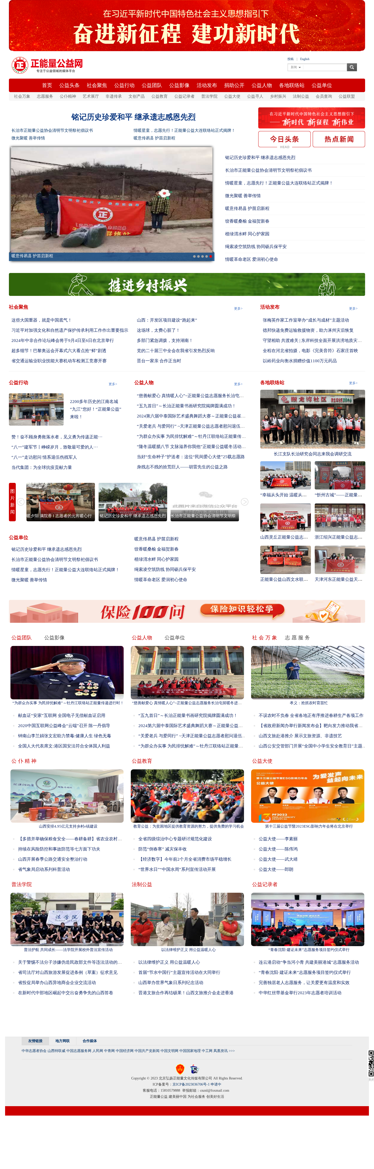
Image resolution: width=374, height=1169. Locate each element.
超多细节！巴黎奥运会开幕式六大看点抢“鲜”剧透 (58, 350)
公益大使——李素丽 (278, 838)
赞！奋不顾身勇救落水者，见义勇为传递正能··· (57, 437)
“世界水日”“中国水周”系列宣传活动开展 (177, 869)
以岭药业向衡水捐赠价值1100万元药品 (300, 360)
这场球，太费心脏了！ (158, 330)
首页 (47, 85)
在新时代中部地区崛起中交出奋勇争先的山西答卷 (65, 992)
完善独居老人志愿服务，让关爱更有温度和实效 (304, 982)
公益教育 (159, 96)
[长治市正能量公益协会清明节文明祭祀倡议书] (204, 501)
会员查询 (324, 96)
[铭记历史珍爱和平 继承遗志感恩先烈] (132, 501)
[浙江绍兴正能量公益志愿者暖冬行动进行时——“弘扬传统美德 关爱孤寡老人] (340, 517)
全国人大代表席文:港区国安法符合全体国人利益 (64, 746)
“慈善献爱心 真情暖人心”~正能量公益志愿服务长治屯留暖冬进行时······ (206, 395)
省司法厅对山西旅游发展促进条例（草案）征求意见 (68, 972)
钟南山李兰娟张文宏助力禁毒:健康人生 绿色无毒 (64, 735)
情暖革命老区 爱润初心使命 (251, 259)
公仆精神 (68, 96)
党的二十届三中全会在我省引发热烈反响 (176, 350)
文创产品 (136, 96)
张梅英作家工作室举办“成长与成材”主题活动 (306, 320)
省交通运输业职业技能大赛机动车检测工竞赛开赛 (59, 360)
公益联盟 (347, 96)
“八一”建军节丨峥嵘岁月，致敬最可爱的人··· (54, 447)
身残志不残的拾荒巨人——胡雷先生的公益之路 (182, 467)
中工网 (207, 1051)
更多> (238, 308)
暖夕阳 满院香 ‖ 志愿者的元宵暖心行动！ (63, 516)
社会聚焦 (97, 85)
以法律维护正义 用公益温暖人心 (188, 950)
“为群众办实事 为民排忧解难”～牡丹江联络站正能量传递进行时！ (200, 436)
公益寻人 (255, 96)
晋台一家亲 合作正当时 (159, 360)
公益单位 (322, 85)
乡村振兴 (278, 96)
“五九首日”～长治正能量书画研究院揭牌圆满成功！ (186, 405)
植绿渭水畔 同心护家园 (247, 234)
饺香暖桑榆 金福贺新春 (247, 221)
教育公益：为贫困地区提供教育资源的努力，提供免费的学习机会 (188, 826)
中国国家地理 (190, 1051)
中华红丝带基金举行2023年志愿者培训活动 (300, 992)
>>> (232, 1051)
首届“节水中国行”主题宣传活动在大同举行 (179, 972)
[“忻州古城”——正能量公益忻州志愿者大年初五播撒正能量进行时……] (340, 475)
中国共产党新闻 (147, 1051)
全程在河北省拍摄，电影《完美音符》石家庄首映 (310, 350)
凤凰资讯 (220, 1051)
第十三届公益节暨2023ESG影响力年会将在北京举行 (309, 826)
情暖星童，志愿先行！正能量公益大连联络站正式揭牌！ (184, 130)
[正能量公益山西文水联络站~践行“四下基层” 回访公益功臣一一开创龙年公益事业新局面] (285, 559)
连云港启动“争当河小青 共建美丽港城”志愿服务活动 (309, 962)
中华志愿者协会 (34, 1051)
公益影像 (179, 85)
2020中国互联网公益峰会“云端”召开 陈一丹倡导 (64, 725)
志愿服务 (45, 96)
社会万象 (22, 96)
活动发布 (207, 85)
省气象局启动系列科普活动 (44, 869)
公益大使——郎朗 (276, 869)
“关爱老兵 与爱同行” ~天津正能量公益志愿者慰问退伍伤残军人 (197, 426)
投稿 (290, 59)
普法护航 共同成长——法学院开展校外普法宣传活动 (68, 950)
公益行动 (124, 85)
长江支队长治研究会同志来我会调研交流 (313, 454)
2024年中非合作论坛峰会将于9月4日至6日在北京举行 (62, 340)
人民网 (97, 1051)
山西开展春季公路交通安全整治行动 (52, 859)
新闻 (294, 67)
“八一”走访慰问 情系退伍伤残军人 (44, 457)
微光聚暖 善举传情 (28, 138)
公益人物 (262, 85)
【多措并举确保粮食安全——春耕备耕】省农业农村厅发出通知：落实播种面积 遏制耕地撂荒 (107, 838)
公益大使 (232, 96)
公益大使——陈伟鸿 (278, 849)
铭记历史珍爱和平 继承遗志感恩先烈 (133, 117)
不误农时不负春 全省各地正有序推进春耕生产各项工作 (311, 715)
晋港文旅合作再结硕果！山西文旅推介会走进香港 (186, 992)
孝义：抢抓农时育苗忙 (309, 703)
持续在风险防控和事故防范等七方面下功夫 (59, 849)
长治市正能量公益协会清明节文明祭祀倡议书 (52, 130)
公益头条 (69, 85)
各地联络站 (292, 85)
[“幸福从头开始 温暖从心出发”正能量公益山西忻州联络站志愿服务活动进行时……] (285, 475)
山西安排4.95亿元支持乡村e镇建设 (68, 826)
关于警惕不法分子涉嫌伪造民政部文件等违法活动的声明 (72, 962)
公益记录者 (184, 96)
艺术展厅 (91, 96)
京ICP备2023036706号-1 (191, 1084)
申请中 (216, 1084)
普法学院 (209, 96)
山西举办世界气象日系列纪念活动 (170, 982)
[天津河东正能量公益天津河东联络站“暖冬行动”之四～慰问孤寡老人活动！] (340, 559)
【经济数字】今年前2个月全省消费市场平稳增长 (185, 859)
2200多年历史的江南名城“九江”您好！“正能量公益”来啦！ (95, 409)
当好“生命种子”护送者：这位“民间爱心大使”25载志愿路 (191, 456)
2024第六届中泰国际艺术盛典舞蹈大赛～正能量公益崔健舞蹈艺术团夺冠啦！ (210, 416)
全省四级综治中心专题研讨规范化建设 (175, 838)
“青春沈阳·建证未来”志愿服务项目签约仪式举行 (309, 950)
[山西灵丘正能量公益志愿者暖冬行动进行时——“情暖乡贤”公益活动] (285, 517)
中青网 (109, 1051)
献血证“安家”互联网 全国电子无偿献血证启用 (61, 715)
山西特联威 (56, 1051)
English (304, 59)
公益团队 (152, 85)
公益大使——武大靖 (278, 859)
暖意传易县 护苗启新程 (154, 138)
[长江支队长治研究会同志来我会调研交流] (312, 419)
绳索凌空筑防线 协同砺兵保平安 (256, 246)
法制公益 (301, 96)
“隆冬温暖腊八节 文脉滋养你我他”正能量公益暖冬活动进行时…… (200, 446)
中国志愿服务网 (78, 1051)
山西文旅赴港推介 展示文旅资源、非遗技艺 (300, 735)
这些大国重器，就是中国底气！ (41, 320)
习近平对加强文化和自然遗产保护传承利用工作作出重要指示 (69, 330)
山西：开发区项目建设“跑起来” (167, 320)
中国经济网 (125, 1051)
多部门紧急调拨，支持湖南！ (165, 340)
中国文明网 (169, 1051)
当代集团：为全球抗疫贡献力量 (41, 467)
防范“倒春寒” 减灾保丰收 (162, 849)
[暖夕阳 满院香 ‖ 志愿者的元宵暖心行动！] (60, 501)
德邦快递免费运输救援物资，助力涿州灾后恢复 (308, 330)
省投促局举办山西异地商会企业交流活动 (57, 982)
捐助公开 (234, 85)
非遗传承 (114, 96)
